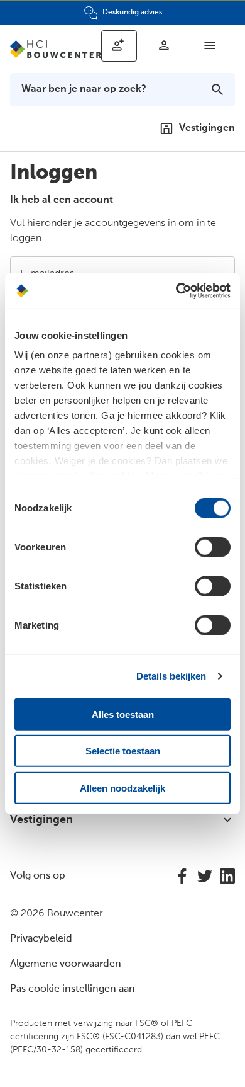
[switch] (213, 547)
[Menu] (209, 45)
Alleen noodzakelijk (122, 787)
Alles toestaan (123, 714)
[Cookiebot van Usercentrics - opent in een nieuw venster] (176, 291)
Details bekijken (171, 676)
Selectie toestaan (122, 751)
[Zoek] (217, 89)
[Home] (55, 49)
